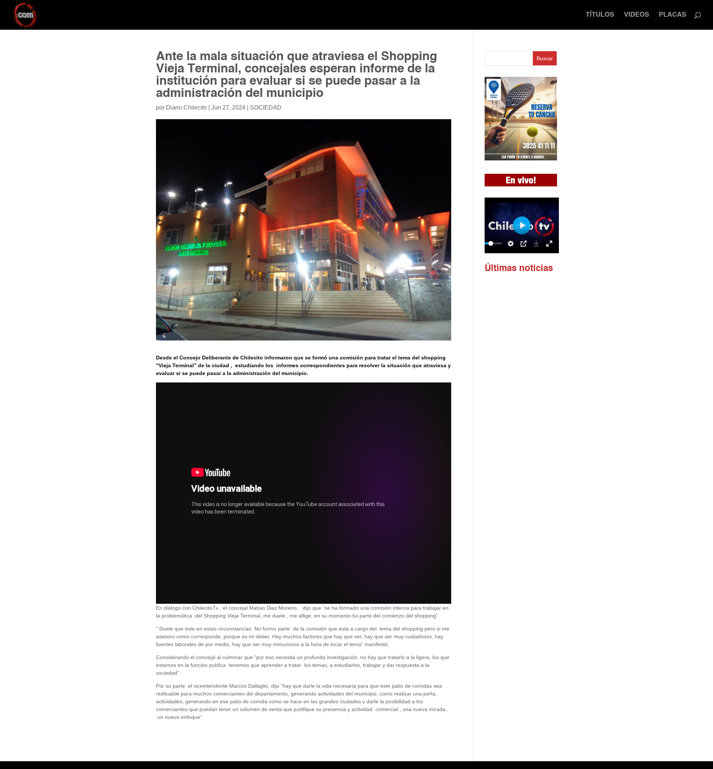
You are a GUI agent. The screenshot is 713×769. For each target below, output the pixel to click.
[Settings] (511, 244)
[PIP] (524, 244)
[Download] (536, 244)
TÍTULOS (600, 15)
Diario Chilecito (186, 107)
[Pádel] (521, 159)
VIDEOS (636, 15)
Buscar (545, 58)
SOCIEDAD (265, 107)
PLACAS (672, 15)
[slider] (491, 243)
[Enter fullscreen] (549, 244)
